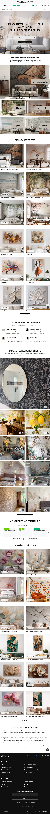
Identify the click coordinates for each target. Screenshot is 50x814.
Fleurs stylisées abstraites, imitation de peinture (9, 574)
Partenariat (26, 786)
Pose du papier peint (5, 775)
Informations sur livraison (6, 772)
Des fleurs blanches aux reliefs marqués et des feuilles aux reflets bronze (35, 687)
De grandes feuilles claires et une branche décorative (9, 687)
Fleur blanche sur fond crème (32, 310)
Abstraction (3, 310)
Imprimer (3, 784)
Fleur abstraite (3, 282)
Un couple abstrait (30, 282)
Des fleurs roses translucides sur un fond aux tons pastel (9, 716)
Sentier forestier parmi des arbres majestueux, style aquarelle (35, 197)
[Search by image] (45, 10)
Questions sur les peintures (7, 769)
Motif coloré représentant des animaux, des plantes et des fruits (35, 603)
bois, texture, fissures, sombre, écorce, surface (9, 169)
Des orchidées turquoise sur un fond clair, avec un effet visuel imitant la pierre (9, 659)
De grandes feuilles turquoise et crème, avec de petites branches (35, 716)
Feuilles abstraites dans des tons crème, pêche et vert (9, 631)
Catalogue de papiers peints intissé (31, 769)
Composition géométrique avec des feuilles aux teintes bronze (35, 659)
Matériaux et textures (6, 767)
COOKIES (26, 784)
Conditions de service (28, 781)
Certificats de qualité (28, 767)
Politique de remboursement (30, 764)
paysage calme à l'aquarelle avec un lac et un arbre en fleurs (35, 225)
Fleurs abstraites (29, 254)
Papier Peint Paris (28, 772)
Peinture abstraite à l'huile (6, 254)
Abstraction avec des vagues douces (34, 169)
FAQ (2, 764)
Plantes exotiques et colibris (6, 225)
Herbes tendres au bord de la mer (7, 197)
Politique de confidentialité (7, 781)
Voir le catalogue (25, 42)
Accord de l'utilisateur (6, 786)
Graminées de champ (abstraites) (33, 574)
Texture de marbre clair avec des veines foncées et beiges (35, 631)
